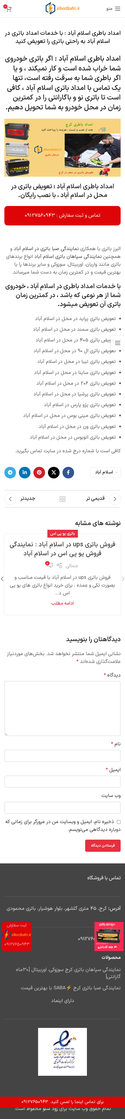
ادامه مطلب (62, 603)
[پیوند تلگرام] (10, 472)
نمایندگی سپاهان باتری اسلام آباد (68, 257)
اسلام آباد (104, 472)
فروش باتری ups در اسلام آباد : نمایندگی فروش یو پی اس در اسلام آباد (62, 549)
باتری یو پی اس (62, 534)
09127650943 (93, 939)
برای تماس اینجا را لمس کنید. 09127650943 (63, 1102)
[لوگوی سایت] (62, 8)
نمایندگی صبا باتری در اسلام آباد (46, 249)
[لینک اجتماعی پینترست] (39, 472)
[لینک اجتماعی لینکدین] (25, 472)
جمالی (72, 566)
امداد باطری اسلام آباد (90, 59)
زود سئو (50, 1109)
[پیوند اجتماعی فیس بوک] (68, 472)
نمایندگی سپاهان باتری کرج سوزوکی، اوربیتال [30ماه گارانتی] (68, 974)
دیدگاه (112, 675)
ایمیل (113, 770)
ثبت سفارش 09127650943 (16, 935)
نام (116, 744)
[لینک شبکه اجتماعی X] (54, 472)
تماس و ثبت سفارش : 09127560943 (62, 215)
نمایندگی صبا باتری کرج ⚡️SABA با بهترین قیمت (71, 988)
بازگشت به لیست (62, 499)
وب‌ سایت (111, 796)
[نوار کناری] (117, 343)
